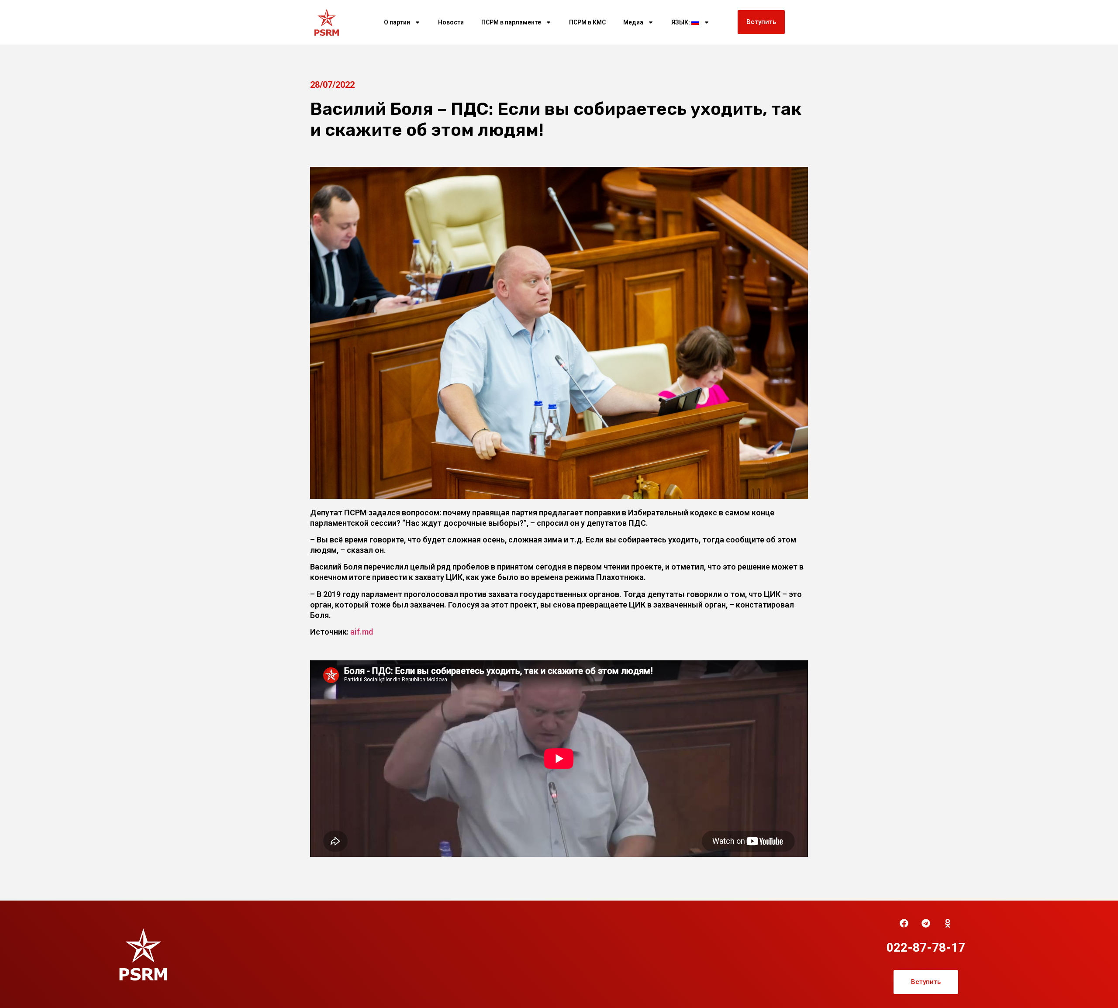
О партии (397, 22)
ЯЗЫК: (681, 22)
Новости (451, 22)
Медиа (633, 22)
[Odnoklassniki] (947, 923)
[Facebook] (904, 923)
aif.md (361, 631)
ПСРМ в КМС (587, 22)
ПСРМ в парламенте (511, 22)
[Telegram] (926, 923)
